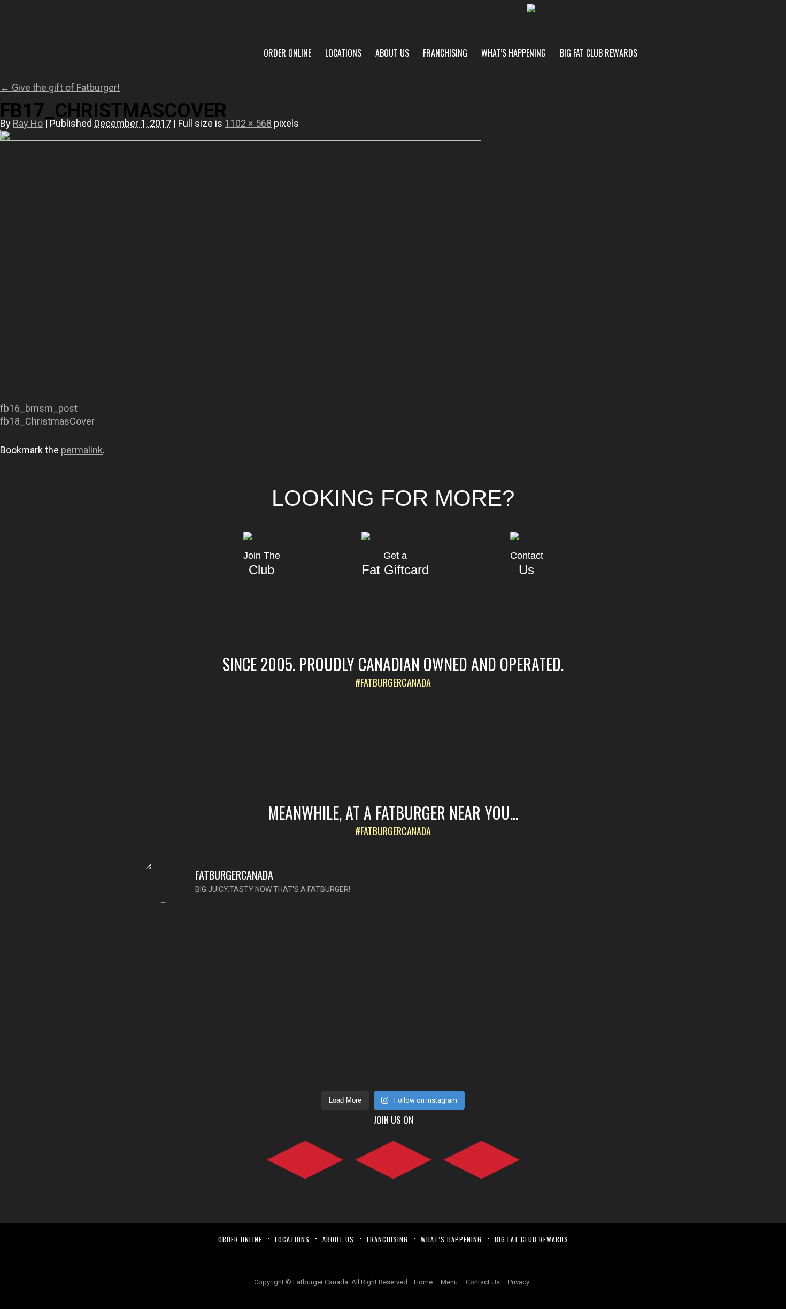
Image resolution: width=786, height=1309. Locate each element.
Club (261, 564)
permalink (82, 450)
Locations (343, 53)
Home (423, 1282)
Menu (449, 1282)
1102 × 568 (248, 123)
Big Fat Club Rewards (598, 53)
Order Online (287, 53)
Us (526, 564)
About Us (392, 53)
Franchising (445, 53)
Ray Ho (28, 123)
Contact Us (483, 1282)
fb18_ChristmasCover (47, 421)
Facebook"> (305, 1158)
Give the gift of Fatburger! (60, 87)
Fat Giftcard (395, 564)
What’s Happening (513, 53)
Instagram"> (393, 1158)
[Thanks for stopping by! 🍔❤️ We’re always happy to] (203, 953)
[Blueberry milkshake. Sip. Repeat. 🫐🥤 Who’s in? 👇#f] (457, 947)
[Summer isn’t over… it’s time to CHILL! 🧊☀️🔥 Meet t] (330, 998)
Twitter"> (481, 1158)
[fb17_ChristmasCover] (240, 137)
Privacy (518, 1282)
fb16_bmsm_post (39, 408)
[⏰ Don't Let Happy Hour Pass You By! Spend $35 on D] (584, 979)
